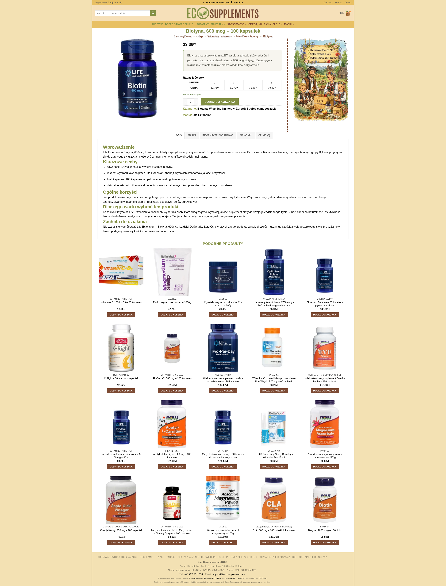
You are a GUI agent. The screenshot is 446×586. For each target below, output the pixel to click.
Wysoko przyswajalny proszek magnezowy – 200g (223, 532)
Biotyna (267, 36)
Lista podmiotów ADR (226, 578)
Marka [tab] (192, 135)
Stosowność (235, 24)
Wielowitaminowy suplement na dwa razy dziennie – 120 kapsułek (223, 380)
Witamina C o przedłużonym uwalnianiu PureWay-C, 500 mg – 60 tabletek (274, 380)
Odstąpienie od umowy (312, 557)
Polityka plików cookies (241, 557)
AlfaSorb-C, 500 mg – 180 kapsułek (172, 378)
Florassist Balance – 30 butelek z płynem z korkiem (325, 304)
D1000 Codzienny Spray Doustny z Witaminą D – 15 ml (274, 456)
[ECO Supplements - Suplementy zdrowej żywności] (223, 13)
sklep (199, 36)
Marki (288, 24)
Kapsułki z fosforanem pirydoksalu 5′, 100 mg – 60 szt (121, 456)
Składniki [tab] (246, 135)
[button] (108, 2)
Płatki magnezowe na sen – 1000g (172, 302)
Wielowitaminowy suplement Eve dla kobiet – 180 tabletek (325, 380)
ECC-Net (263, 578)
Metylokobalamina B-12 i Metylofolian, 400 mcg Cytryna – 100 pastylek (172, 532)
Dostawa (328, 2)
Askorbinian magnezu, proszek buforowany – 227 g (325, 456)
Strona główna (182, 36)
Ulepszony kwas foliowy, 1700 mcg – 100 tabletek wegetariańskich (274, 304)
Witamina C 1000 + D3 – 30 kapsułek (121, 302)
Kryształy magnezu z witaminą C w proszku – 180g (223, 304)
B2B (180, 557)
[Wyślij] (153, 13)
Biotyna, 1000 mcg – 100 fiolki (324, 530)
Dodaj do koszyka (220, 101)
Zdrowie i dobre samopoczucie (172, 24)
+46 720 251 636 (193, 574)
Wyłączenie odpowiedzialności (204, 557)
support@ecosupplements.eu (229, 574)
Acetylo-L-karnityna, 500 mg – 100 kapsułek (172, 456)
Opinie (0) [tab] (264, 135)
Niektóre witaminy (247, 36)
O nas (348, 2)
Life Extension (202, 114)
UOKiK (240, 578)
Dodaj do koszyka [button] (121, 315)
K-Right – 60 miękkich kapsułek (121, 378)
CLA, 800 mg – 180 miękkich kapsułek (274, 530)
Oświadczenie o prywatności (277, 557)
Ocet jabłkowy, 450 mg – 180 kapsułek (121, 530)
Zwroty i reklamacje (124, 557)
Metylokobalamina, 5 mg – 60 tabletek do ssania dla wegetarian (223, 456)
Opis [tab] (179, 135)
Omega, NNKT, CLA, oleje (264, 24)
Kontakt (339, 2)
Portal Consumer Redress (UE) (202, 578)
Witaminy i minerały (210, 24)
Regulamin (146, 557)
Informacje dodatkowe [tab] (217, 135)
